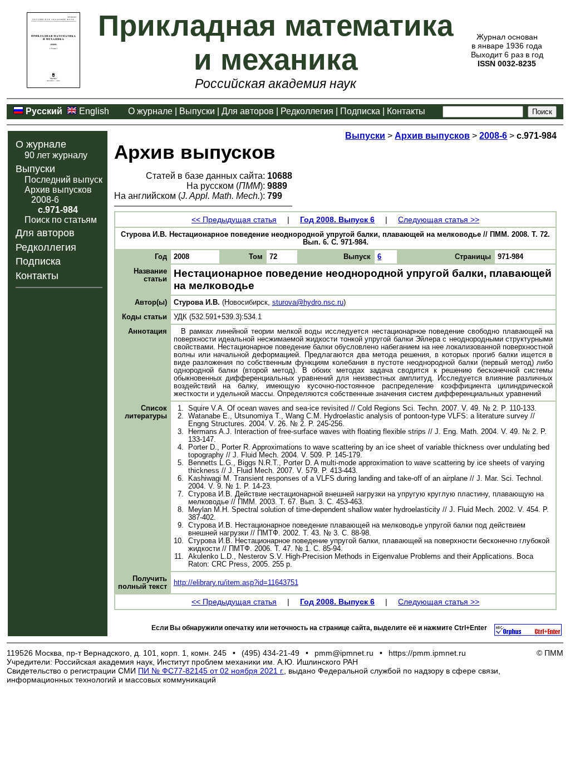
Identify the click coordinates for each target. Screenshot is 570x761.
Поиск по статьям (60, 220)
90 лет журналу (55, 155)
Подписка (360, 111)
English (94, 111)
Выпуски (197, 111)
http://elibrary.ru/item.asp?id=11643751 (236, 583)
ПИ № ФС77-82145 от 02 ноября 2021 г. (211, 670)
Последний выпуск (63, 179)
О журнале (150, 111)
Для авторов (248, 111)
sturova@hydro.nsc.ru (307, 302)
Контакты (406, 111)
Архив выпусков (58, 189)
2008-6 (45, 199)
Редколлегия (307, 111)
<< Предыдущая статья (234, 219)
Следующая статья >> (438, 219)
